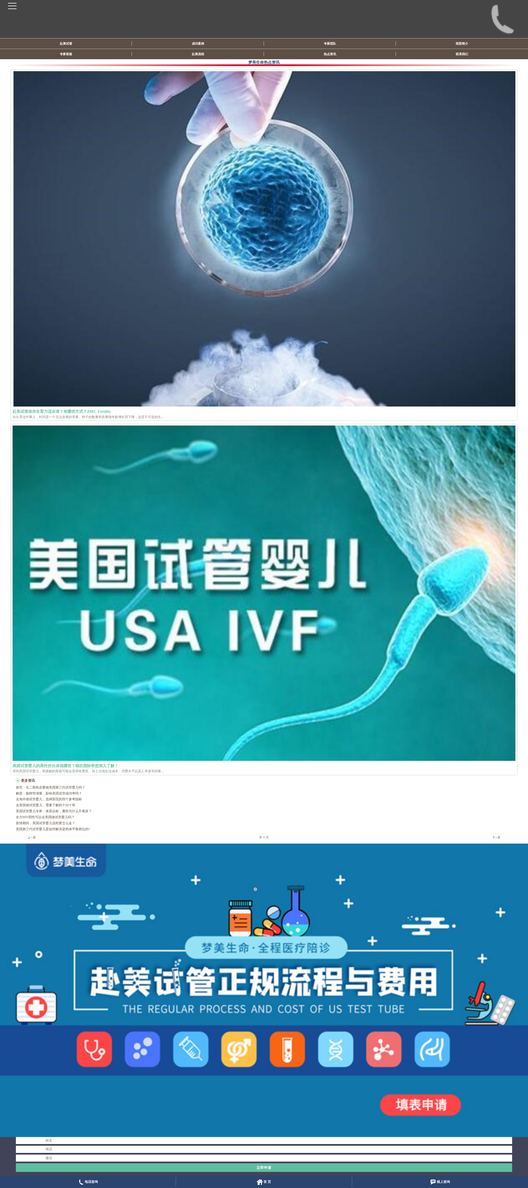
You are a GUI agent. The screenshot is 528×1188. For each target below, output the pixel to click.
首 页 (267, 1181)
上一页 (32, 837)
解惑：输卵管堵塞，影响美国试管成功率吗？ (49, 793)
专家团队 (330, 43)
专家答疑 (66, 54)
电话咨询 (91, 1181)
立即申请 (264, 1168)
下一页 (496, 837)
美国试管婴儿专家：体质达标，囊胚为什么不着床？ (54, 811)
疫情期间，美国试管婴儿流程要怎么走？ (45, 823)
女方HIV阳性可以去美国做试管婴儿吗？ (45, 817)
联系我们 (462, 54)
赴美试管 (66, 43)
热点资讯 (330, 54)
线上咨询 (443, 1181)
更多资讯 (28, 781)
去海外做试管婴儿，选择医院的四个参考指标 (49, 799)
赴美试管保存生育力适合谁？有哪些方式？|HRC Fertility (62, 411)
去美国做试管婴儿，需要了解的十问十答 (45, 805)
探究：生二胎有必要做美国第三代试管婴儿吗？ (50, 787)
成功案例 (198, 43)
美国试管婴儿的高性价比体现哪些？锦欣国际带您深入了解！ (65, 766)
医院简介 (462, 43)
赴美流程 (198, 54)
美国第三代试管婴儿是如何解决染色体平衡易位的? (53, 829)
